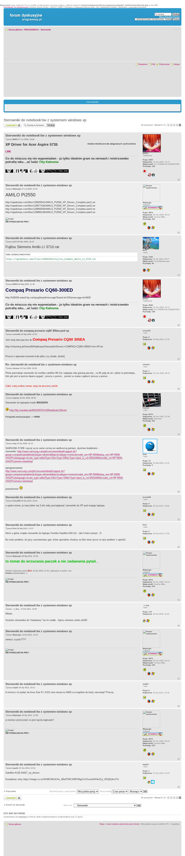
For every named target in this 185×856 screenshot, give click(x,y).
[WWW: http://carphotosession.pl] (144, 425)
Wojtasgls (16, 189)
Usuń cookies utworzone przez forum (122, 824)
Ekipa (102, 824)
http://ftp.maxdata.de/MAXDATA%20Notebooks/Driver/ (38, 410)
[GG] (144, 171)
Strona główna (15, 30)
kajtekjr (15, 398)
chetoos (16, 368)
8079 (148, 414)
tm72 (14, 242)
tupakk (15, 768)
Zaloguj (176, 64)
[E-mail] (144, 344)
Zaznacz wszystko (20, 254)
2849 (148, 160)
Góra (179, 180)
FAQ (153, 64)
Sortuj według (106, 791)
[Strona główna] (25, 13)
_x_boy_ (16, 609)
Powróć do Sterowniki (15, 805)
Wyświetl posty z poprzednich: (63, 791)
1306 (148, 257)
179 (147, 612)
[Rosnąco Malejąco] (138, 791)
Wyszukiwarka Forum (169, 17)
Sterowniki (46, 30)
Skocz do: (67, 805)
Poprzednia (11, 791)
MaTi (30, 571)
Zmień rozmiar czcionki (177, 29)
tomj (14, 443)
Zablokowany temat (12, 124)
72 (147, 461)
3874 (148, 213)
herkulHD (16, 501)
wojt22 (15, 688)
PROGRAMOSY (31, 30)
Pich (14, 528)
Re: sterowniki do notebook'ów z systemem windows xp (40, 364)
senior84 (16, 334)
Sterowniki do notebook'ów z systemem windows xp (45, 120)
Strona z (159, 125)
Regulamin (142, 64)
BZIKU (15, 139)
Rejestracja (164, 64)
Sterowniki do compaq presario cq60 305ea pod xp (37, 330)
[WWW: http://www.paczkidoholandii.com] (144, 224)
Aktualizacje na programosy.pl (16, 7)
